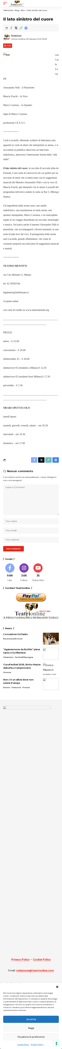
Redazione (16, 35)
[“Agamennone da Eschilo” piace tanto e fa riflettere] (51, 654)
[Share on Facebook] (11, 27)
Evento (6, 687)
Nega (31, 1028)
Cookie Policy (23, 1044)
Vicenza (7, 672)
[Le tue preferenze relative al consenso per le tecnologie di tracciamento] (56, 1043)
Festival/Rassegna (24, 657)
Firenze (26, 687)
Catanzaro (8, 657)
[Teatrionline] (16, 3)
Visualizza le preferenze (31, 1036)
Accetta (31, 1019)
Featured (16, 687)
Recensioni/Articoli (12, 638)
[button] (57, 986)
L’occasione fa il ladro (15, 634)
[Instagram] (24, 572)
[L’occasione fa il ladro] (51, 639)
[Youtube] (38, 572)
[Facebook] (10, 572)
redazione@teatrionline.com (35, 970)
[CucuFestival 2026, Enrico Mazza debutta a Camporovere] (51, 669)
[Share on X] (16, 27)
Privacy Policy (37, 1044)
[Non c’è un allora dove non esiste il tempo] (51, 684)
